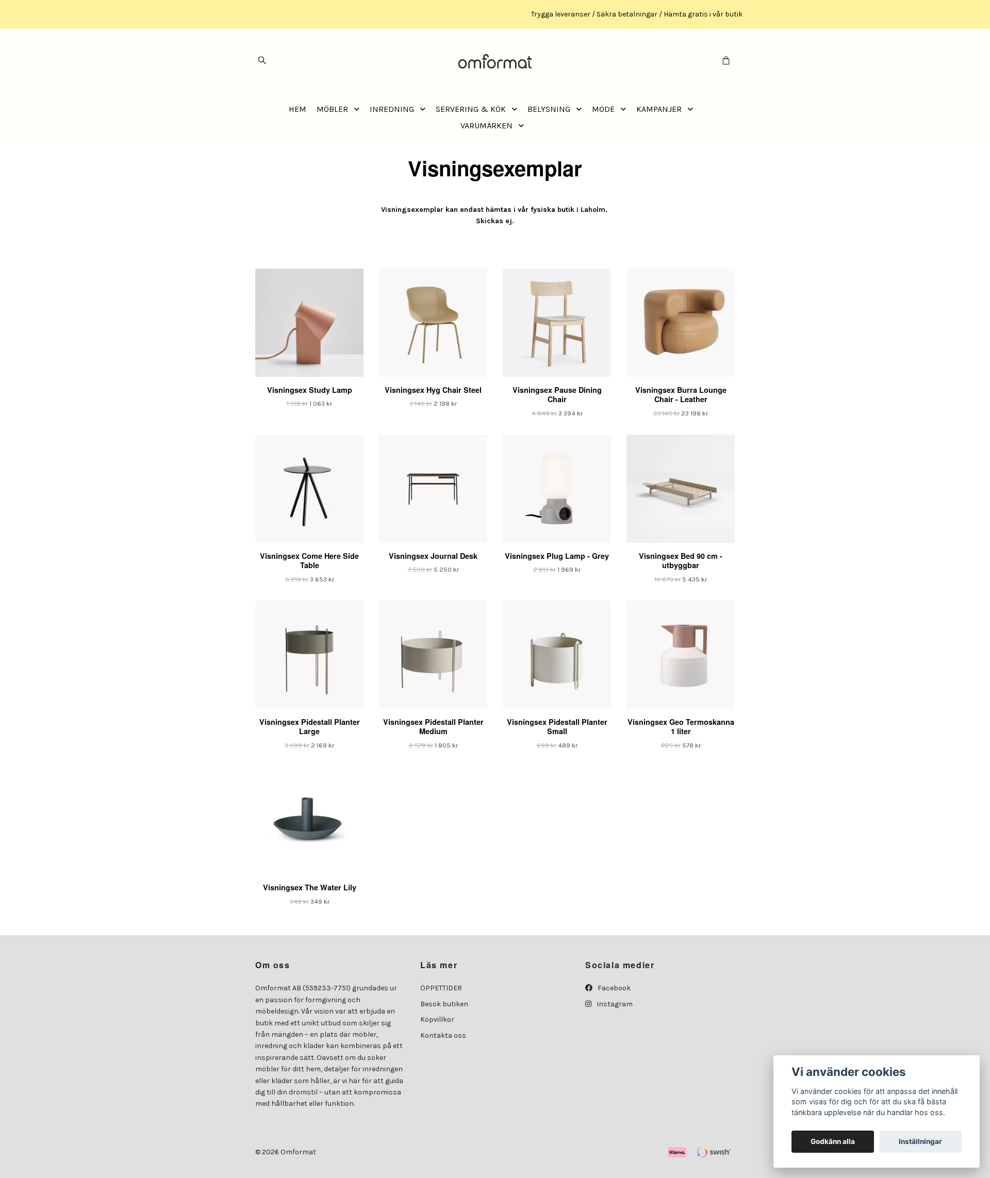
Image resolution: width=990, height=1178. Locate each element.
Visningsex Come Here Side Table (309, 561)
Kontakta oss (443, 1035)
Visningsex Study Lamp (309, 390)
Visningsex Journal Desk (433, 556)
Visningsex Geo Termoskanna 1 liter (681, 727)
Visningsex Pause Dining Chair (557, 395)
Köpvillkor (437, 1019)
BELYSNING (548, 109)
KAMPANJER (659, 109)
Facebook (613, 988)
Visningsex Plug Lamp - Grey (557, 556)
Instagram (614, 1004)
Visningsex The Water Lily (309, 887)
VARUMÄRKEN (486, 125)
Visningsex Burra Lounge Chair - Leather (681, 395)
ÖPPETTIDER (441, 988)
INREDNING (392, 109)
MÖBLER (332, 109)
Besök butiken (444, 1004)
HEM (297, 109)
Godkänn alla (833, 1141)
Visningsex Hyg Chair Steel (433, 390)
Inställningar (920, 1141)
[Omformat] (495, 60)
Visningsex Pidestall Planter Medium (433, 727)
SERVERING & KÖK (471, 109)
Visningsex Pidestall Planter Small (557, 727)
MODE (603, 109)
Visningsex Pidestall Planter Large (309, 727)
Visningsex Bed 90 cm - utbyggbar (680, 561)
